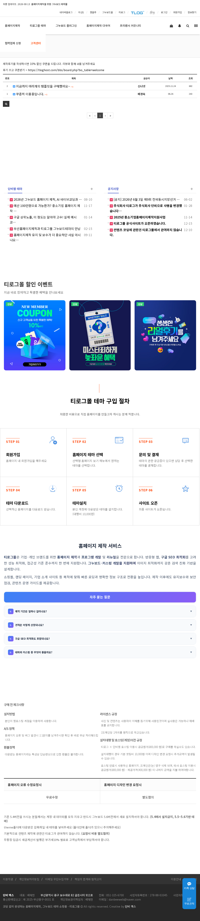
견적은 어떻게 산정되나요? (29, 625)
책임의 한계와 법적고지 (88, 879)
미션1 (81, 12)
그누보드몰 (107, 12)
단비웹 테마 (15, 188)
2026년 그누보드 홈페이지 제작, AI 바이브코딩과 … (47, 199)
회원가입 (177, 12)
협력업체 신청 (13, 43)
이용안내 (176, 879)
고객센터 (36, 43)
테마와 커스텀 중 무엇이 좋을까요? (33, 652)
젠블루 (93, 12)
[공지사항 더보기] (191, 188)
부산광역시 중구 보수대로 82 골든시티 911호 (67, 895)
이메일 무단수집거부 (57, 879)
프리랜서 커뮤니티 (130, 25)
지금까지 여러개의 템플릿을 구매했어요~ (44, 86)
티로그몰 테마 (38, 25)
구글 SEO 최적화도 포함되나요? (32, 638)
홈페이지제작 (12, 25)
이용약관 (8, 879)
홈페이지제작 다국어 (98, 25)
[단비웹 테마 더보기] (91, 188)
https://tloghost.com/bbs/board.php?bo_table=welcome (66, 70)
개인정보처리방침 (29, 879)
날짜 (170, 78)
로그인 (164, 12)
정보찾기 (192, 12)
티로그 (122, 12)
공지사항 (113, 188)
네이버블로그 (66, 12)
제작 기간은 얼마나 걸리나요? (31, 611)
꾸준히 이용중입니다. (31, 94)
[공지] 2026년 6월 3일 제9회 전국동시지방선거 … (146, 199)
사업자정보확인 (182, 895)
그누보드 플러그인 (66, 25)
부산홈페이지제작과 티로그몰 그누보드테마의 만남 (46, 228)
